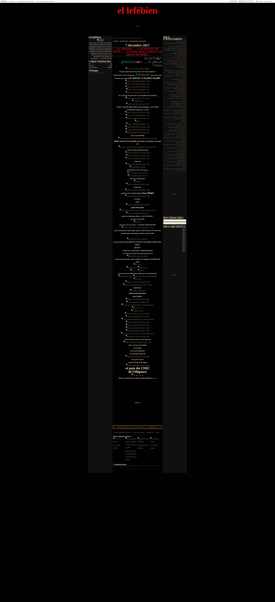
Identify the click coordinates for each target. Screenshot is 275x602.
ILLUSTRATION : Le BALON (177, 95)
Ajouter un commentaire (125, 467)
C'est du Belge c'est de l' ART (177, 62)
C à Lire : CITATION (180, 58)
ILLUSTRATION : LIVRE (178, 96)
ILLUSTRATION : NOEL (178, 105)
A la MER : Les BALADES (178, 53)
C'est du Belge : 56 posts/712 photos (175, 60)
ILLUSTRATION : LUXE (178, 101)
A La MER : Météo (180, 55)
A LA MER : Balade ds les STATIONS (175, 50)
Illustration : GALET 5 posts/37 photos (174, 82)
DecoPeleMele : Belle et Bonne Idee (175, 70)
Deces (184, 69)
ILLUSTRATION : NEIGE (178, 103)
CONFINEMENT (181, 67)
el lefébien (115, 38)
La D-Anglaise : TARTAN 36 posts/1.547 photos (130, 38)
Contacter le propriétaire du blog (96, 73)
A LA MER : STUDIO (179, 57)
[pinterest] (235, 1)
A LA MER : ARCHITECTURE (177, 46)
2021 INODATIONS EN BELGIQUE (175, 43)
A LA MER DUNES (180, 52)
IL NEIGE (183, 120)
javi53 (99, 58)
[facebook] (231, 1)
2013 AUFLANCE (181, 41)
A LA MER (183, 45)
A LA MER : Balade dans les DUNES (175, 48)
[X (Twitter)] (233, 1)
